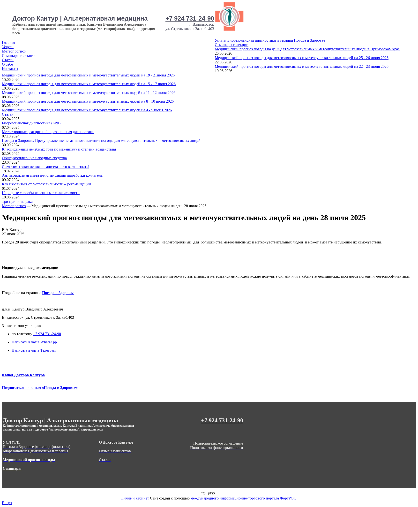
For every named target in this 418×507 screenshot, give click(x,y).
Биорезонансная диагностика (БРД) (31, 123)
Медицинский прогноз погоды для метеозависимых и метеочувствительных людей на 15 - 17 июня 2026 (89, 84)
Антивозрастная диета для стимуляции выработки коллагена (52, 175)
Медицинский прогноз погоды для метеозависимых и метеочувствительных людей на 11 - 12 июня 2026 (88, 93)
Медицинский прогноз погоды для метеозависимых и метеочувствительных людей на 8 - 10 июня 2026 (88, 101)
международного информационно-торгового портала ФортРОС (243, 498)
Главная (8, 42)
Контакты (10, 69)
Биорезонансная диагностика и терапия (260, 40)
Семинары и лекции (19, 55)
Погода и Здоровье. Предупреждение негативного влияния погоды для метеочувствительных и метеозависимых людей (101, 140)
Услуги (8, 47)
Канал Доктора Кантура (23, 375)
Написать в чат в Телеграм (34, 350)
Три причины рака (17, 201)
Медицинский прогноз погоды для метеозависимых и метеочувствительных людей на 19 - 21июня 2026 (88, 75)
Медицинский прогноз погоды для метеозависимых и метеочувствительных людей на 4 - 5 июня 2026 (87, 110)
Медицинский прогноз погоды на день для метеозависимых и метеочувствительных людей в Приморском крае (307, 49)
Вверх (7, 503)
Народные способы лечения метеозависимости (41, 193)
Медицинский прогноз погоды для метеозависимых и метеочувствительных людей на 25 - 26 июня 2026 (301, 58)
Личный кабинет (135, 498)
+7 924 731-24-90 (189, 18)
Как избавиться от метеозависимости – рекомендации (46, 184)
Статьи (8, 60)
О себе (7, 64)
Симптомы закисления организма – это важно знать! (45, 167)
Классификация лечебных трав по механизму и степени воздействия (59, 149)
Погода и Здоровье (309, 40)
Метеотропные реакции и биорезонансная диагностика (48, 132)
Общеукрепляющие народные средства (34, 158)
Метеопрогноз (14, 51)
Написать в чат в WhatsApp (34, 342)
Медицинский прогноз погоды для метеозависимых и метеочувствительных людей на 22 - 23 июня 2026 (301, 66)
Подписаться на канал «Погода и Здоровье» (40, 388)
